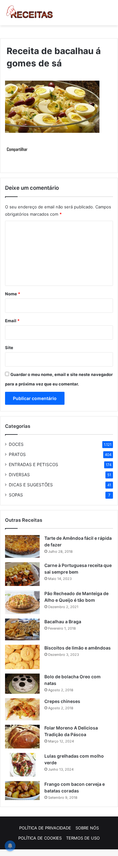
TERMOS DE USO (83, 838)
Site (9, 347)
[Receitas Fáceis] (30, 12)
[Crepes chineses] (22, 709)
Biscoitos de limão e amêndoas (77, 647)
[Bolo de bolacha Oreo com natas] (22, 684)
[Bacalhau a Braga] (22, 629)
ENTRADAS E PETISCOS (33, 464)
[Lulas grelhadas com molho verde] (22, 765)
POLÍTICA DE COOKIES (40, 838)
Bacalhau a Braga (62, 621)
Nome (12, 293)
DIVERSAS (19, 474)
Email (12, 320)
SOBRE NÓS (87, 827)
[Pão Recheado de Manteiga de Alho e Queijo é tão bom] (22, 602)
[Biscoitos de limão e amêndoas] (22, 657)
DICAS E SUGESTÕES (31, 484)
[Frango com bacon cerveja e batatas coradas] (22, 790)
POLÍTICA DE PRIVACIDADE (45, 827)
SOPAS (16, 494)
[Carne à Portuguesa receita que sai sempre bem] (22, 574)
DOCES (16, 444)
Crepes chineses (62, 701)
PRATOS (17, 454)
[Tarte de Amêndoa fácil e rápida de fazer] (22, 546)
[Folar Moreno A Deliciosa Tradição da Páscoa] (22, 736)
